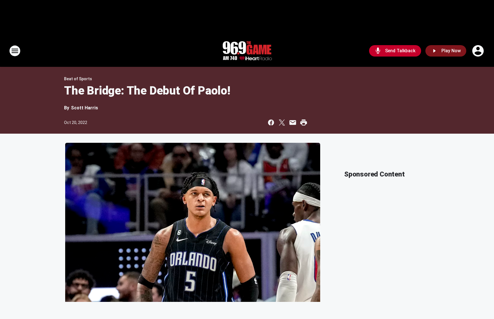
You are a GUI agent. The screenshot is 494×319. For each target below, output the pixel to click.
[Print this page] (304, 123)
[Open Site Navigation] (15, 51)
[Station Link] (247, 51)
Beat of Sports (78, 79)
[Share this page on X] (282, 123)
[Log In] (478, 51)
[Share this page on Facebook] (271, 123)
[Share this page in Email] (293, 123)
